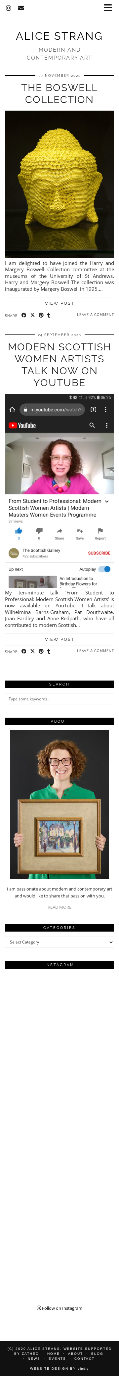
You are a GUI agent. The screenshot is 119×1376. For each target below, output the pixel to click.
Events (57, 1358)
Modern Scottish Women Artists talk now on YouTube (59, 364)
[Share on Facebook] (24, 315)
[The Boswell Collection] (59, 256)
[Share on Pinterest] (41, 315)
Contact (84, 1358)
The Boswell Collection (59, 93)
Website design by (59, 1368)
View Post (59, 303)
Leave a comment (95, 315)
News (34, 1358)
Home (53, 1353)
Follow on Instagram (61, 1308)
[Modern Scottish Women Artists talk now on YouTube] (59, 586)
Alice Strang (59, 36)
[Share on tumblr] (49, 315)
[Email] (21, 8)
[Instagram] (9, 8)
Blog (97, 1353)
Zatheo (30, 1353)
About (75, 1353)
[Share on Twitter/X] (32, 315)
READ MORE (59, 907)
